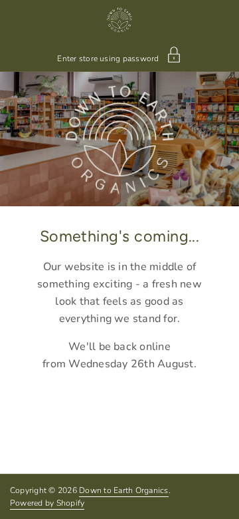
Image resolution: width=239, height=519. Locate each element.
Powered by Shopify (47, 503)
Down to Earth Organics (123, 490)
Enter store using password (108, 58)
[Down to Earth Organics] (119, 20)
